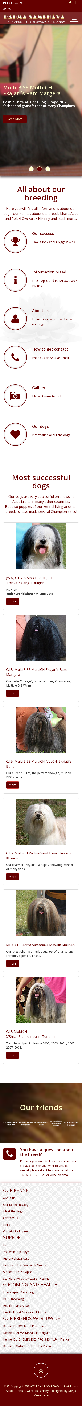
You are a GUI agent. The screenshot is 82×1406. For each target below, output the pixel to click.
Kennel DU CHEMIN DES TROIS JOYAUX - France (36, 1339)
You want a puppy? (16, 1252)
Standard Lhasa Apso (17, 1272)
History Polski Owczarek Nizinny (25, 1265)
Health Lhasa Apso (16, 1306)
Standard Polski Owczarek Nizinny (26, 1278)
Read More (14, 119)
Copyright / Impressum (18, 1231)
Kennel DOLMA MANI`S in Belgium (26, 1333)
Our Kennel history (15, 1205)
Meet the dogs (13, 1211)
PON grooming (13, 1299)
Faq (5, 1245)
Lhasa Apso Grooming (18, 1292)
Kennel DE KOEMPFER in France (25, 1326)
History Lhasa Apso (16, 1258)
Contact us (10, 1218)
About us (9, 1198)
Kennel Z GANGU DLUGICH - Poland (28, 1346)
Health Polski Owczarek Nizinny (24, 1312)
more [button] (12, 601)
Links (6, 1225)
